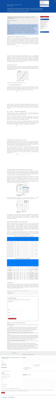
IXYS (11, 291)
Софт (16, 11)
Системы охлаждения (39, 8)
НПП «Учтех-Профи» (42, 25)
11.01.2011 (9, 290)
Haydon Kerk (41, 22)
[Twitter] (9, 293)
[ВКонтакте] (8, 293)
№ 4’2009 (8, 21)
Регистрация (11, 5)
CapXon (43, 21)
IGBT (28, 290)
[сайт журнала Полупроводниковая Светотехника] (36, 353)
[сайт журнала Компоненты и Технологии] (30, 353)
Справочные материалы (25, 11)
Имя (9, 309)
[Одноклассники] (10, 293)
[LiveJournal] (11, 293)
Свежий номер (43, 1)
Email (9, 312)
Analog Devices (45, 20)
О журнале (20, 4)
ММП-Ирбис (46, 24)
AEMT (40, 20)
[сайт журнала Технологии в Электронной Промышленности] (24, 353)
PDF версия (8, 23)
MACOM (46, 22)
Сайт (9, 315)
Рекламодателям (15, 4)
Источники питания (33, 8)
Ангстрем (45, 23)
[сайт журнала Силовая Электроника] (19, 353)
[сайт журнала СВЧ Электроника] (42, 353)
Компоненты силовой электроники (18, 8)
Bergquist (41, 21)
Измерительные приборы (29, 9)
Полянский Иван (9, 20)
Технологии (19, 11)
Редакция (11, 4)
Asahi (47, 20)
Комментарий (10, 301)
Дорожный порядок (42, 24)
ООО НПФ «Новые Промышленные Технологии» (44, 26)
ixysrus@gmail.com (14, 20)
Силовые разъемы (10, 8)
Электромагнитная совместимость (20, 9)
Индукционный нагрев (10, 9)
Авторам (8, 4)
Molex (42, 23)
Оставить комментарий (11, 292)
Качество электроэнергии (11, 11)
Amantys (42, 20)
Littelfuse (44, 22)
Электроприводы (26, 8)
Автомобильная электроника (38, 9)
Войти (8, 5)
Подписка (42, 2)
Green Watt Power (46, 21)
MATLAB (41, 23)
